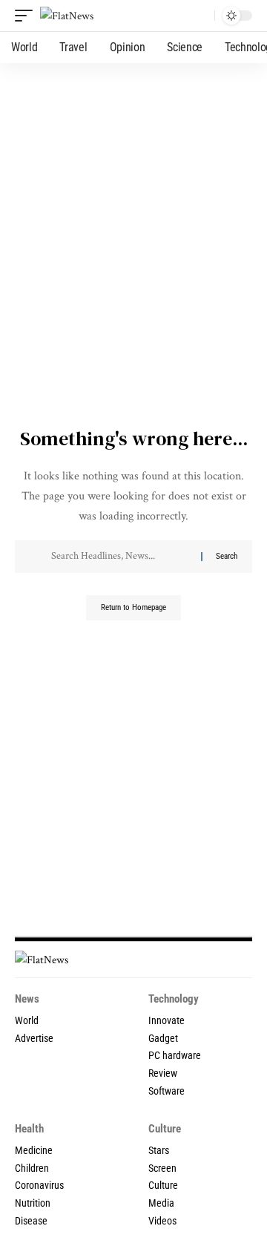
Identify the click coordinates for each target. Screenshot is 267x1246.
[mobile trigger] (27, 16)
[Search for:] (120, 556)
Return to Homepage (133, 607)
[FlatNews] (66, 16)
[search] (200, 16)
